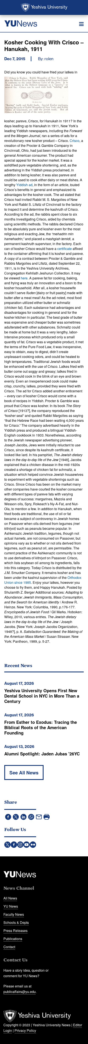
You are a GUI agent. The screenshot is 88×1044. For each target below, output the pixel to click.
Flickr (33, 844)
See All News (23, 772)
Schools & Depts (16, 922)
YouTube (26, 844)
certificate (64, 248)
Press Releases (15, 930)
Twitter (7, 844)
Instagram (20, 844)
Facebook (14, 844)
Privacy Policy (25, 1030)
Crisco (74, 140)
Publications (12, 938)
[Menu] (81, 24)
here (24, 278)
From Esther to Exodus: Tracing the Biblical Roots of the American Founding (40, 727)
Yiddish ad (24, 184)
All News (10, 898)
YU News (10, 906)
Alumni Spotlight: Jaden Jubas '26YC (42, 754)
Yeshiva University (44, 7)
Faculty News (13, 914)
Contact (9, 946)
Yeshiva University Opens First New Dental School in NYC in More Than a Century (41, 695)
